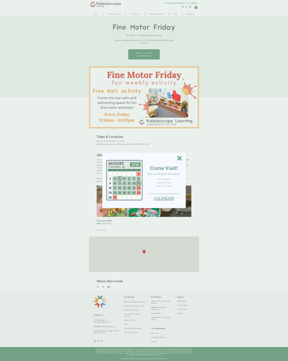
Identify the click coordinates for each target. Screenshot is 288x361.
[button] (179, 158)
